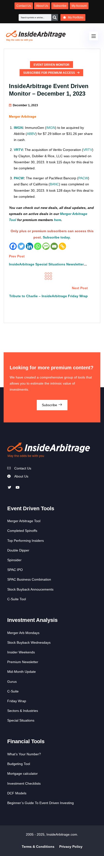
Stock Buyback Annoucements (30, 589)
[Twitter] (21, 246)
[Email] (54, 246)
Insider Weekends (21, 652)
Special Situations (20, 720)
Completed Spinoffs (22, 531)
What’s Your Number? (24, 754)
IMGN (18, 128)
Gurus (12, 681)
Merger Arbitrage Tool (23, 521)
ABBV (31, 134)
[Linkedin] (29, 246)
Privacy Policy (70, 846)
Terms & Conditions (38, 846)
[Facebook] (13, 246)
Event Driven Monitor (51, 64)
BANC (54, 184)
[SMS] (46, 246)
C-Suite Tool (16, 599)
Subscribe (50, 405)
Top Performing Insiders (25, 541)
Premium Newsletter (22, 662)
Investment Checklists (24, 783)
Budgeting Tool (18, 764)
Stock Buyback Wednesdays (29, 642)
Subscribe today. (57, 237)
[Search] (54, 17)
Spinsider (14, 560)
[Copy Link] (62, 246)
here (57, 220)
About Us (21, 476)
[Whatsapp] (37, 246)
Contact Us (22, 468)
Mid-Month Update (21, 672)
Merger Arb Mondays (23, 633)
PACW (19, 178)
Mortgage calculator (22, 773)
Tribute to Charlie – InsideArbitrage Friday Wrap (48, 296)
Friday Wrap (16, 701)
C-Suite (13, 691)
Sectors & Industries (22, 711)
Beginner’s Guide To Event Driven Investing (40, 803)
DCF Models (16, 793)
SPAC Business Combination (29, 579)
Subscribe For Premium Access (49, 72)
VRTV (18, 150)
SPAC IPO (15, 570)
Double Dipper (18, 550)
